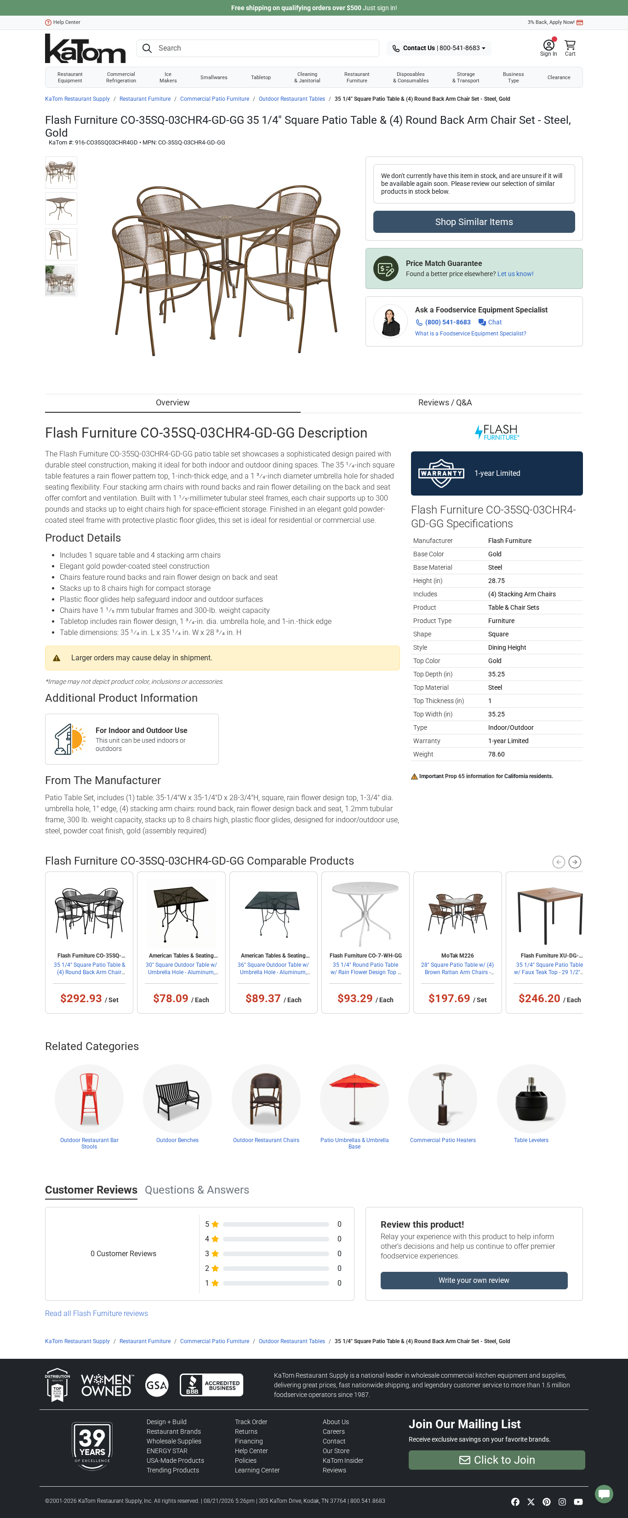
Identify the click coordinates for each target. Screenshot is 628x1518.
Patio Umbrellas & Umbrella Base (354, 1143)
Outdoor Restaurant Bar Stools (89, 1143)
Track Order (251, 1422)
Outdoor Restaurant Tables (292, 99)
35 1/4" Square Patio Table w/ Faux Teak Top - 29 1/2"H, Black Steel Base (549, 972)
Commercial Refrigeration (121, 77)
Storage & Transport (466, 77)
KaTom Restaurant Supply (77, 99)
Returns (246, 1431)
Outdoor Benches (177, 1140)
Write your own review (474, 1280)
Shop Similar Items (474, 221)
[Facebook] (515, 1502)
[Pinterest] (546, 1502)
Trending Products (173, 1470)
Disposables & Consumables (411, 77)
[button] (548, 48)
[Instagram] (562, 1502)
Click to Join (504, 1460)
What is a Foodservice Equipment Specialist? (470, 333)
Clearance (559, 77)
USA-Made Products (175, 1460)
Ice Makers (168, 77)
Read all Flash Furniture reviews (96, 1313)
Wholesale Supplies (174, 1441)
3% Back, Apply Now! (551, 22)
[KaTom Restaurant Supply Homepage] (85, 48)
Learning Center (257, 1470)
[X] (531, 1502)
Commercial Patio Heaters (443, 1140)
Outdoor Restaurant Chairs (266, 1140)
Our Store (336, 1451)
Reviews (334, 1470)
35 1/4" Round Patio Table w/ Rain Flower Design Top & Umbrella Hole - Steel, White (366, 972)
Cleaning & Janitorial (307, 77)
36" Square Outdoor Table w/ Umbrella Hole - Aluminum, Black (273, 972)
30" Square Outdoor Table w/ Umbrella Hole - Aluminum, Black (181, 972)
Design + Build (167, 1422)
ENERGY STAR (167, 1451)
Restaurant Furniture (357, 77)
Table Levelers (531, 1140)
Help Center (66, 22)
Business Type (513, 77)
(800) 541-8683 (448, 322)
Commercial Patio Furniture (214, 99)
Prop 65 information (470, 776)
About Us (336, 1422)
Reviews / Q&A (445, 402)
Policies (246, 1460)
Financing (249, 1441)
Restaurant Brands (174, 1431)
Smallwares (214, 77)
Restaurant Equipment (70, 77)
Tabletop (261, 77)
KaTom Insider (343, 1460)
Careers (334, 1431)
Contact (334, 1441)
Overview (173, 402)
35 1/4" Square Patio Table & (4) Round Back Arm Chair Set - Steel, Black (89, 972)
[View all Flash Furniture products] (497, 431)
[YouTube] (578, 1502)
